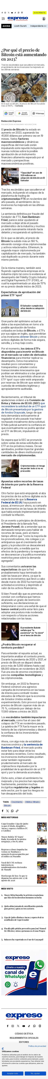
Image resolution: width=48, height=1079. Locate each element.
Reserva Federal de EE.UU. (19, 501)
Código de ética (24, 1033)
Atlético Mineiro (32, 802)
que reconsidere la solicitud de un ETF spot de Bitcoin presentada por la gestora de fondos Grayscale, (23, 408)
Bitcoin (7, 805)
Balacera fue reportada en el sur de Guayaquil (23, 939)
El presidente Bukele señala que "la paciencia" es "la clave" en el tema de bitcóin (32, 631)
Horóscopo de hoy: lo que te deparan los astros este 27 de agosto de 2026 (14, 878)
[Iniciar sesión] (43, 18)
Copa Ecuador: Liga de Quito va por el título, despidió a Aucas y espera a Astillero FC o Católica (14, 827)
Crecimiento (16, 802)
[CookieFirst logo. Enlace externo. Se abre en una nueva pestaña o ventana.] (3, 1049)
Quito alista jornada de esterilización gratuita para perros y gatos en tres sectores (23, 907)
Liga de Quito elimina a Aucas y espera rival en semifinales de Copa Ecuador (24, 918)
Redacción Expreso (11, 121)
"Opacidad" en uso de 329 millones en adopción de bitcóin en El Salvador (32, 176)
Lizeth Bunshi (20, 26)
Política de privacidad (37, 1046)
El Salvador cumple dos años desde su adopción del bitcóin (32, 308)
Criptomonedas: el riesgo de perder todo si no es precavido (32, 468)
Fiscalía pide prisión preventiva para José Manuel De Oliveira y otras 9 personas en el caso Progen (25, 929)
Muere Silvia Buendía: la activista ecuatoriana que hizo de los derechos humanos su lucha (23, 896)
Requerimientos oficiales (24, 1038)
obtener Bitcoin (29, 336)
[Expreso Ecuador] (24, 1018)
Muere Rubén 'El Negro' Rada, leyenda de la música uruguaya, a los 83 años (13, 839)
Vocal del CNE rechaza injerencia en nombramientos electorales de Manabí (14, 866)
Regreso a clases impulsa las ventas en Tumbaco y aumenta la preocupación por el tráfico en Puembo (15, 853)
